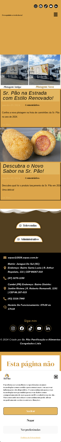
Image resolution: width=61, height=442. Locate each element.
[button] (56, 376)
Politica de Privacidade (30, 437)
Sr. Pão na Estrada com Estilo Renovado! (28, 95)
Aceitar (30, 411)
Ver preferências (30, 429)
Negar (30, 420)
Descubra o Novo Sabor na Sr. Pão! (23, 168)
